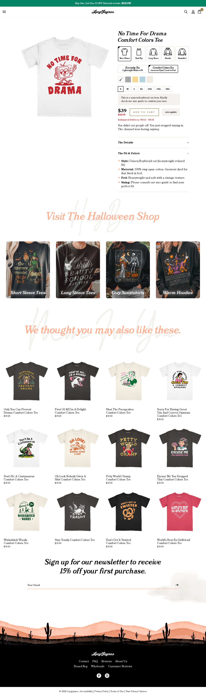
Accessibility (86, 691)
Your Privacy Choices (136, 691)
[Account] (193, 14)
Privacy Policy (101, 691)
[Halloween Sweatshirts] (128, 269)
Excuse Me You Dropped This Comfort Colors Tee (172, 480)
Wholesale (98, 666)
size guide (171, 112)
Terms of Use (117, 691)
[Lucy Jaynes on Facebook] (99, 675)
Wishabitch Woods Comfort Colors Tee (16, 543)
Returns (106, 661)
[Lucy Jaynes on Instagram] (107, 675)
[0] (199, 12)
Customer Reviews (120, 666)
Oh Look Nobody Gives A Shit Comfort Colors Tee (70, 480)
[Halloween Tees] (28, 269)
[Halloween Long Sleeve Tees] (78, 269)
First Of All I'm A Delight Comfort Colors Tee (70, 413)
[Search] (185, 13)
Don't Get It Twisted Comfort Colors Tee (118, 543)
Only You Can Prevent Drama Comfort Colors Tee (21, 413)
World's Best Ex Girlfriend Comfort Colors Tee (173, 543)
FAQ (95, 661)
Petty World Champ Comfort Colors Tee (118, 480)
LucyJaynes (72, 691)
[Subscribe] (175, 585)
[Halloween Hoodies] (178, 269)
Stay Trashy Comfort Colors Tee (75, 541)
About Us (121, 661)
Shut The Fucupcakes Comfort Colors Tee (120, 413)
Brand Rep (81, 666)
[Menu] (4, 12)
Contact (84, 661)
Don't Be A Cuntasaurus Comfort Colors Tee (19, 480)
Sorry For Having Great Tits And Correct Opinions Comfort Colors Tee (173, 414)
